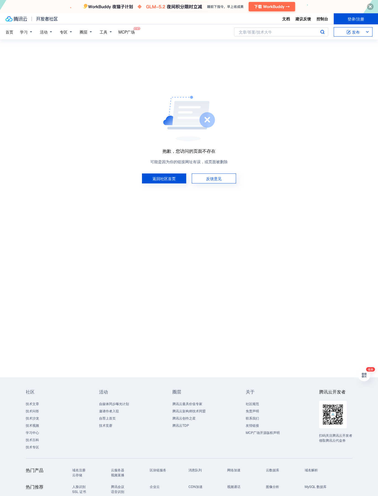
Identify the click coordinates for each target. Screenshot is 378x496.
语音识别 (117, 491)
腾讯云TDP (180, 425)
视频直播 (117, 474)
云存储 (77, 474)
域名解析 (311, 469)
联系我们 (252, 418)
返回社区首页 (164, 178)
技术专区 (32, 446)
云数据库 (272, 469)
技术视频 (32, 425)
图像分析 (272, 486)
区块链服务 (158, 469)
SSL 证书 (79, 491)
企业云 (155, 486)
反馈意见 (214, 178)
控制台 (322, 18)
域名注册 (79, 469)
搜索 (322, 32)
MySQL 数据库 (316, 486)
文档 (286, 18)
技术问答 (32, 410)
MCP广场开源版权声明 (263, 432)
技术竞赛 (105, 425)
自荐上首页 (107, 418)
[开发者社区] (47, 19)
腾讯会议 (117, 486)
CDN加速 (195, 486)
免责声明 (252, 410)
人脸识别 (79, 486)
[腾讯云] (16, 18)
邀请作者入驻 (109, 410)
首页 (9, 32)
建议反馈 (303, 18)
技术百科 (32, 439)
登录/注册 (356, 19)
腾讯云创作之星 (184, 418)
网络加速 (233, 469)
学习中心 (32, 432)
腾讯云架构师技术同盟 (189, 410)
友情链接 (252, 425)
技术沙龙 (32, 418)
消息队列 (195, 469)
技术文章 (32, 403)
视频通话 (233, 486)
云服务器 (117, 469)
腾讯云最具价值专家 (187, 403)
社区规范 (252, 403)
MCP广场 (126, 32)
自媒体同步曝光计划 (114, 403)
